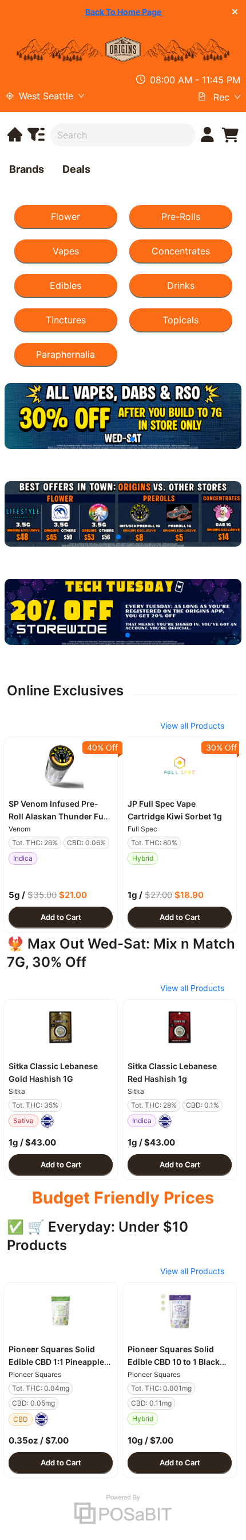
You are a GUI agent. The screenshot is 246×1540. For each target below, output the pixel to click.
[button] (60, 765)
